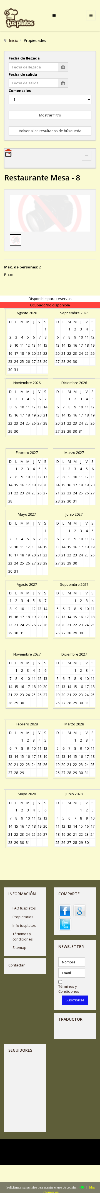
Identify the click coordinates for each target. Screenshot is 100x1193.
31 (16, 369)
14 (39, 345)
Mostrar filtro (50, 115)
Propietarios (22, 916)
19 (28, 353)
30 (10, 369)
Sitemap (19, 947)
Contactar (16, 965)
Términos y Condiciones (68, 989)
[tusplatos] (23, 18)
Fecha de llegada (24, 58)
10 (16, 345)
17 (16, 353)
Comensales (20, 90)
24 (16, 361)
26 (28, 361)
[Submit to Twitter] (65, 924)
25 (22, 361)
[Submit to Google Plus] (79, 910)
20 (34, 353)
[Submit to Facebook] (65, 910)
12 (28, 345)
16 (10, 353)
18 (22, 353)
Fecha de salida (23, 74)
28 (39, 361)
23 (10, 361)
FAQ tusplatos (24, 908)
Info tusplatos (24, 925)
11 (22, 345)
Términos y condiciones (22, 936)
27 (34, 361)
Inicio (13, 40)
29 (45, 361)
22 (45, 353)
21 (39, 353)
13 (34, 345)
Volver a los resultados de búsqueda (50, 130)
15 (45, 345)
